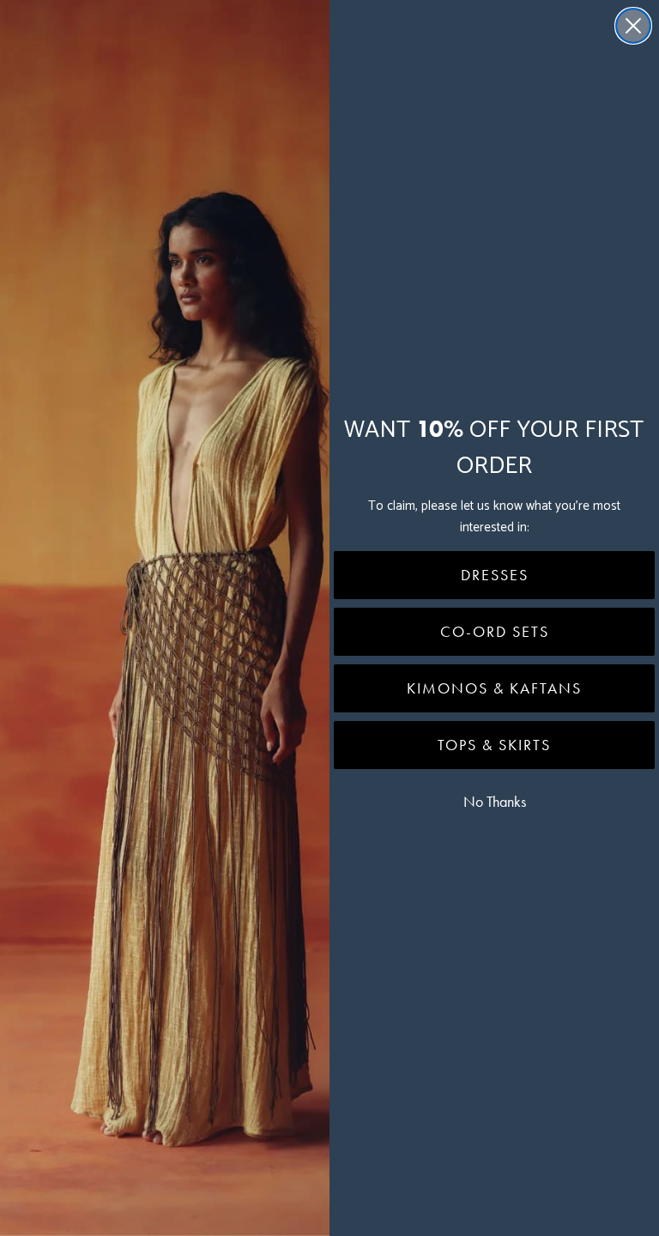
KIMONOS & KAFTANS (494, 688)
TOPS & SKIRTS (494, 745)
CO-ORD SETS (494, 631)
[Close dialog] (633, 26)
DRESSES (495, 575)
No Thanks (494, 801)
